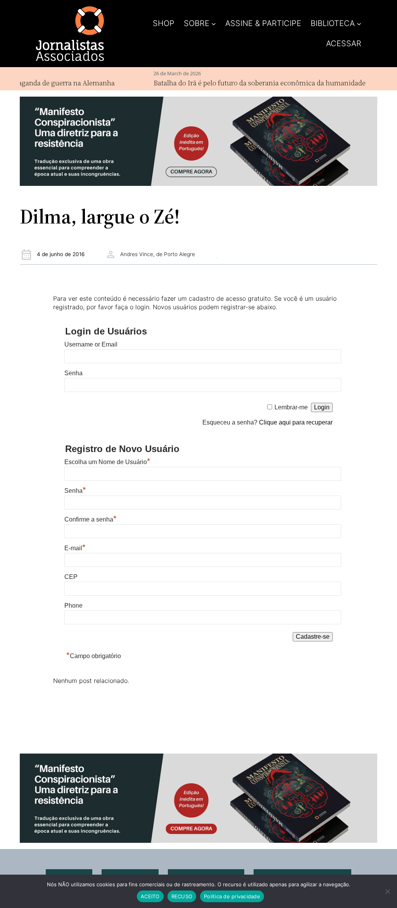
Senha (73, 373)
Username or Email (90, 344)
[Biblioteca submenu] (359, 23)
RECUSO (182, 896)
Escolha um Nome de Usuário (107, 462)
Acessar (343, 43)
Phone (73, 605)
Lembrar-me (291, 407)
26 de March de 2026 (164, 73)
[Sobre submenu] (213, 23)
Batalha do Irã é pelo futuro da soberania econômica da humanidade (246, 83)
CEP (71, 577)
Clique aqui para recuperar (296, 422)
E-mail (75, 548)
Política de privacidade (232, 896)
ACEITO (150, 896)
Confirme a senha (90, 519)
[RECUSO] (387, 891)
